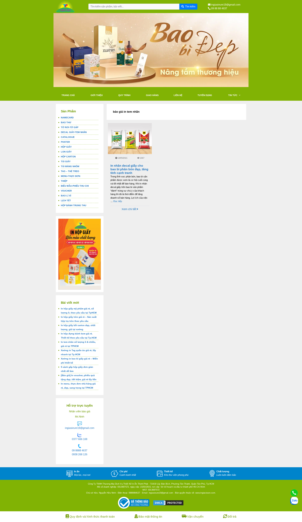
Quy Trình (124, 95)
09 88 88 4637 (218, 8)
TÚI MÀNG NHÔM (70, 166)
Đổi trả (232, 516)
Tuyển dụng (205, 95)
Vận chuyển (195, 516)
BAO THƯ (66, 122)
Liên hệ (178, 95)
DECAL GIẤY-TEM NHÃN (74, 132)
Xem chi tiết (129, 209)
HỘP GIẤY (66, 147)
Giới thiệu (97, 95)
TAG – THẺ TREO (70, 171)
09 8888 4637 (79, 450)
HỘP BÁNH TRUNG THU (73, 205)
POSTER (65, 142)
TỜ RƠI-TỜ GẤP (69, 127)
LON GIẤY (66, 151)
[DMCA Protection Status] (168, 502)
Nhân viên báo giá (79, 411)
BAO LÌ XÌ (66, 195)
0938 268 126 (79, 454)
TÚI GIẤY (65, 161)
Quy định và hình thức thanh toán (92, 516)
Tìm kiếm (190, 6)
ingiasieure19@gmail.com (225, 4)
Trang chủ (68, 95)
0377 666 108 (79, 439)
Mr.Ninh (79, 416)
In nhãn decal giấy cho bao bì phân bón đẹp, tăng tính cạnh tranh (129, 169)
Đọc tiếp (117, 201)
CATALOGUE (68, 137)
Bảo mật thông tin (150, 516)
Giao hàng (152, 95)
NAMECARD (67, 117)
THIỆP (64, 181)
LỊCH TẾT (66, 200)
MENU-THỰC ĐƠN (70, 176)
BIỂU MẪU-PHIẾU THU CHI (75, 186)
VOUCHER (66, 190)
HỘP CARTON (68, 156)
